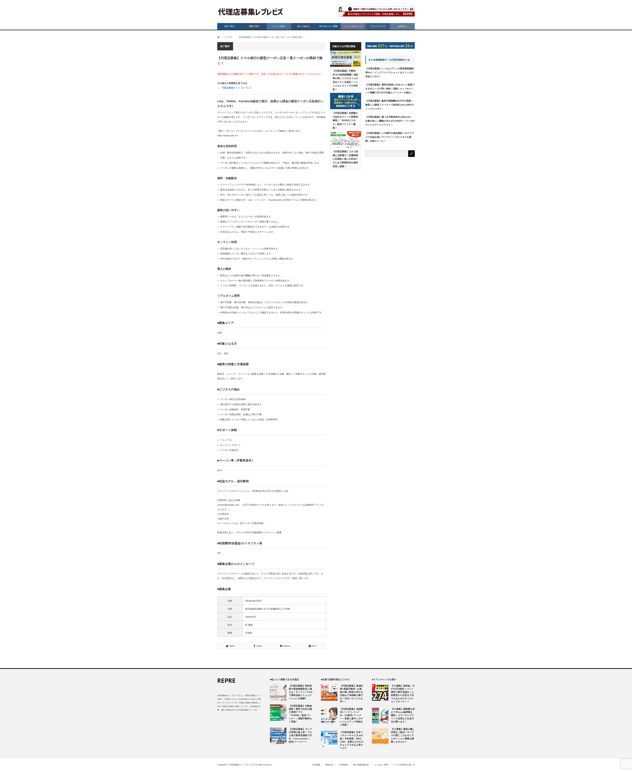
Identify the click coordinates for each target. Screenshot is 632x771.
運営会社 (329, 765)
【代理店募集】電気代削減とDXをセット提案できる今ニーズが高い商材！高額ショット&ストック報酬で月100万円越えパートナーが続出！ (390, 88)
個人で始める (303, 26)
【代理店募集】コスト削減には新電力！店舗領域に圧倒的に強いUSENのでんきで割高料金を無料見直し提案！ (345, 159)
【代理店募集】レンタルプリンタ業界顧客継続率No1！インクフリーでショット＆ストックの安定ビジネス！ (389, 72)
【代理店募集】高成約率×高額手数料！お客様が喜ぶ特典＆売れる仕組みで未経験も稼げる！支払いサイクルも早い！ (351, 693)
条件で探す (229, 26)
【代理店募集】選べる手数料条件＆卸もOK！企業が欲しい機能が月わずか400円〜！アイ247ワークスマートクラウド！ (390, 121)
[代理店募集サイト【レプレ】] (250, 12)
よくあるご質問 (381, 765)
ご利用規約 (343, 765)
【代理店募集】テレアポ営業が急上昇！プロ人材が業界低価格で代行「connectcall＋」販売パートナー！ (300, 735)
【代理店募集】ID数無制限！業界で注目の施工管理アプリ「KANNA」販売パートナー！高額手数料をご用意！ (300, 713)
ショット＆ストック (353, 26)
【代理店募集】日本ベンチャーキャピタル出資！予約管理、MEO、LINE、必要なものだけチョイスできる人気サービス (352, 740)
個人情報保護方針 (361, 765)
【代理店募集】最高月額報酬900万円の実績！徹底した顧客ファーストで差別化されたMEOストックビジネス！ (389, 104)
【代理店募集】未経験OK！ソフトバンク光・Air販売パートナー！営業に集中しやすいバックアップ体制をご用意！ (351, 717)
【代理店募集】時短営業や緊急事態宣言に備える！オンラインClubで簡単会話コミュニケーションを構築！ (301, 692)
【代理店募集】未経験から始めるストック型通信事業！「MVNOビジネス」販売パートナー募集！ (345, 120)
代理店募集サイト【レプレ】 (237, 87)
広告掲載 (316, 765)
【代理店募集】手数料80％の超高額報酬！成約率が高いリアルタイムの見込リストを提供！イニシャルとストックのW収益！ (345, 80)
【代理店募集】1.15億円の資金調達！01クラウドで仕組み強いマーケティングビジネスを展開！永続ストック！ (389, 137)
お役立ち (402, 26)
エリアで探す (279, 26)
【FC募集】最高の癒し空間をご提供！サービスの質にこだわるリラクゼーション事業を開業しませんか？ (403, 735)
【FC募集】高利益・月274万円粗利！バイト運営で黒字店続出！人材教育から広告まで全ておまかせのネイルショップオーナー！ (403, 693)
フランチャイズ (377, 26)
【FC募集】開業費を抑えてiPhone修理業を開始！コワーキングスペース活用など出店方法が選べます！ (403, 715)
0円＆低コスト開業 (328, 26)
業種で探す (254, 26)
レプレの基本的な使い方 (404, 765)
